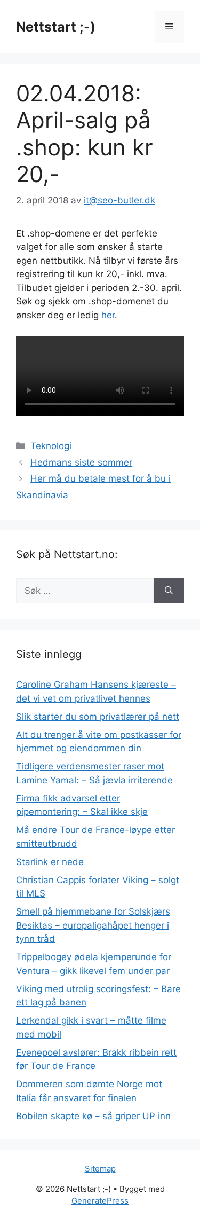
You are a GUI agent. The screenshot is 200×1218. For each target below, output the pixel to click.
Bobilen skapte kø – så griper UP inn (93, 1116)
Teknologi (50, 446)
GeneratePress (100, 1201)
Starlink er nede (50, 861)
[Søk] (169, 591)
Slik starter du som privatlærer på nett (97, 716)
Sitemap (100, 1169)
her (108, 315)
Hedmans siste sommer (81, 462)
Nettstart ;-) (55, 27)
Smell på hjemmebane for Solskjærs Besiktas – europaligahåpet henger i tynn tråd (93, 925)
